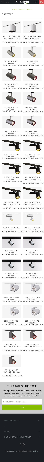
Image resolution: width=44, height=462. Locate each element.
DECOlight (13, 451)
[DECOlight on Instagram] (23, 445)
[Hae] (36, 2)
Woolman (35, 451)
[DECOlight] (22, 2)
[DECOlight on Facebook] (20, 445)
